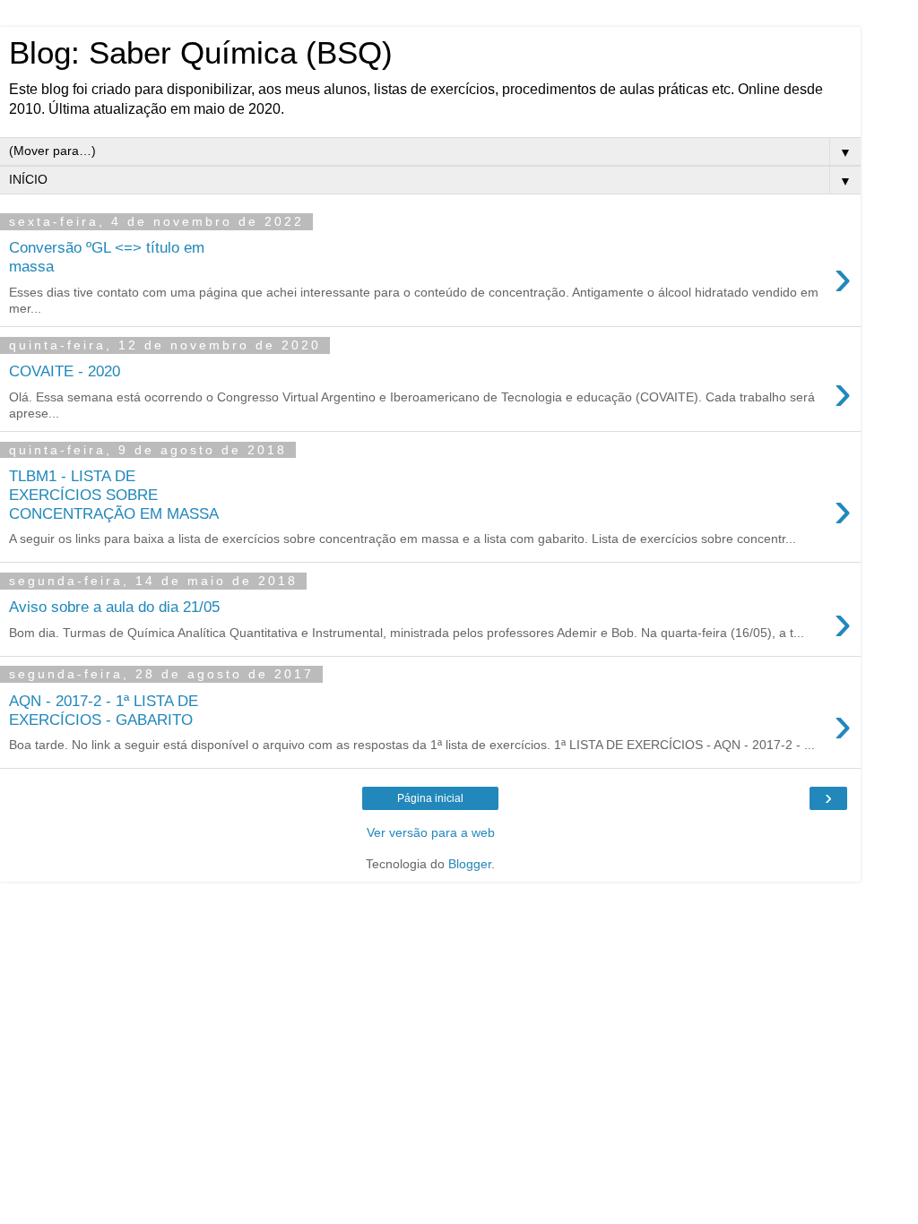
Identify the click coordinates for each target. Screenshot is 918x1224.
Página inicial (430, 798)
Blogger (469, 864)
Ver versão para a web (431, 832)
